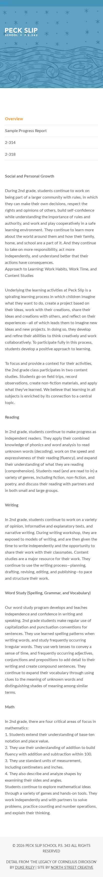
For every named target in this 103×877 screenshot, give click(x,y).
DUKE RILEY (24, 867)
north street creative (72, 867)
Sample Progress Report (26, 131)
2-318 (10, 154)
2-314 (10, 143)
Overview (14, 119)
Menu (5, 3)
